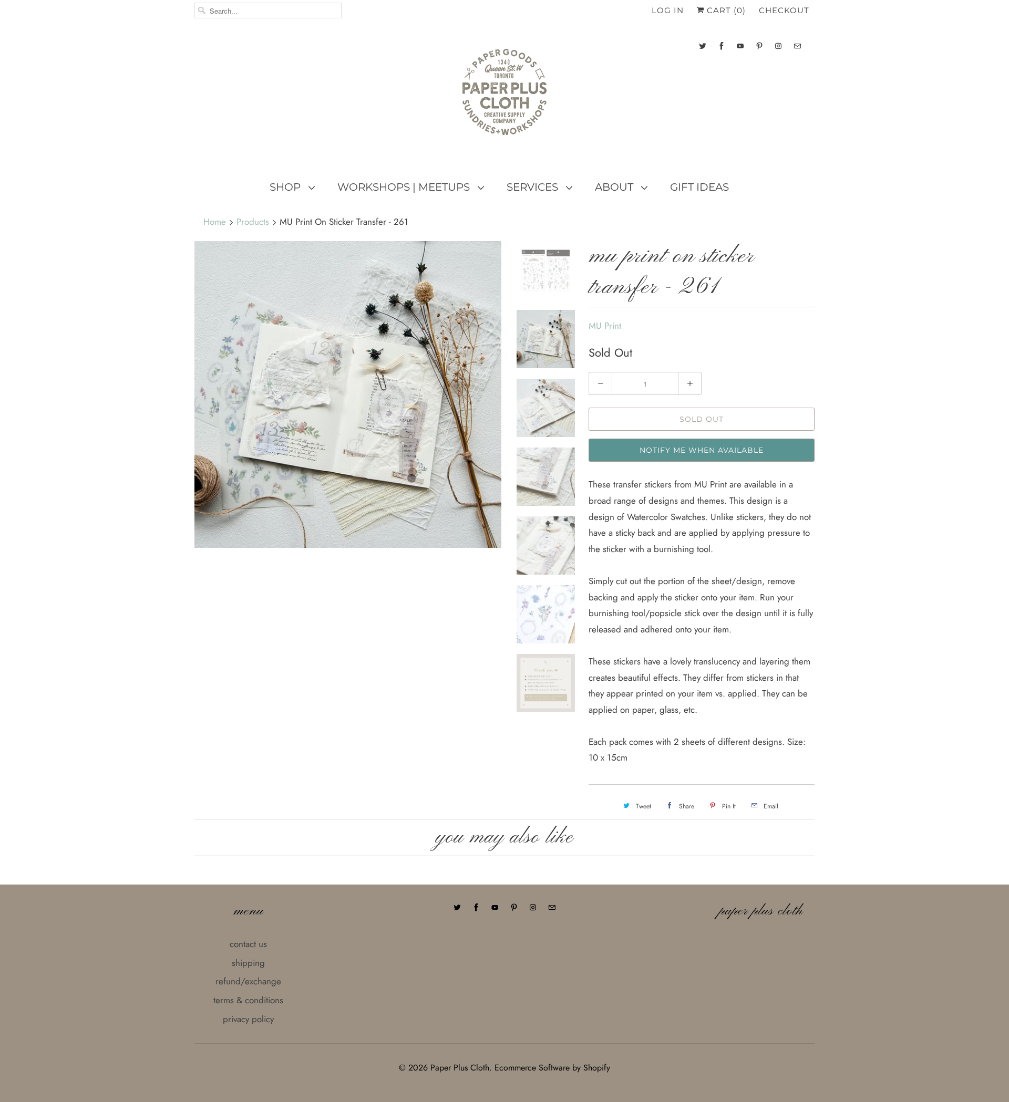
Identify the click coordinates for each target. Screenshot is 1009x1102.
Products (252, 221)
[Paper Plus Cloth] (504, 96)
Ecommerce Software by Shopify (552, 1068)
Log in (668, 10)
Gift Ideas (699, 187)
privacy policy (248, 1019)
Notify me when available (702, 450)
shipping (248, 963)
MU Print (605, 325)
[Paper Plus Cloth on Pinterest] (759, 46)
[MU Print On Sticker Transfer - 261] (347, 394)
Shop (286, 187)
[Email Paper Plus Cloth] (797, 46)
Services (534, 187)
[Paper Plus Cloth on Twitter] (702, 46)
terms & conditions (248, 1000)
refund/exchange (248, 981)
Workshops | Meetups (404, 187)
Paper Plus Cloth (459, 1068)
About (615, 187)
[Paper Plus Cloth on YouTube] (740, 46)
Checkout (784, 10)
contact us (248, 944)
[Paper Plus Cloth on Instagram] (778, 46)
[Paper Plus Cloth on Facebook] (721, 46)
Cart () (725, 10)
